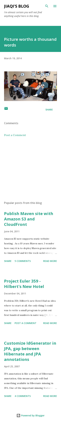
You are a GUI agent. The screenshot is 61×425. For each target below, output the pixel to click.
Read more (50, 261)
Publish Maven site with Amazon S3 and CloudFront (28, 219)
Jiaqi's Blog (16, 6)
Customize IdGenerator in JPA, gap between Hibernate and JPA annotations (30, 351)
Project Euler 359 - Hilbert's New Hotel (24, 283)
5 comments (23, 261)
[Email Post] (6, 109)
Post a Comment (15, 135)
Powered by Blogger (33, 415)
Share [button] (49, 109)
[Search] (47, 6)
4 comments (23, 396)
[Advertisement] (30, 169)
